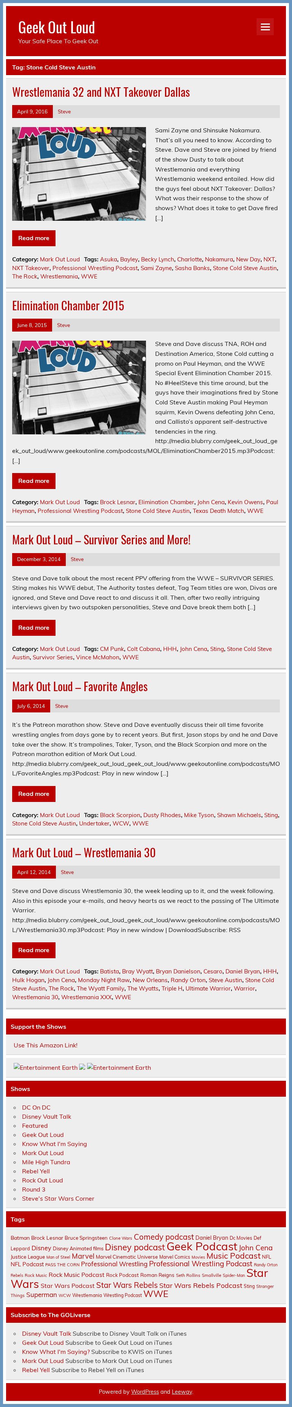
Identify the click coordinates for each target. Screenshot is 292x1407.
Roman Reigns (157, 1275)
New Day (248, 259)
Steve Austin (225, 980)
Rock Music (36, 1275)
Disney (41, 1248)
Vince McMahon (97, 657)
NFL (266, 1257)
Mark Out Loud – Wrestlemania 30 (84, 852)
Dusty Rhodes (162, 815)
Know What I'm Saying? (56, 1351)
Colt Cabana (143, 648)
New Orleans (150, 980)
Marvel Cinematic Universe (127, 1257)
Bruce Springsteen (86, 1238)
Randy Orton (188, 980)
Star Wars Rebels (127, 1285)
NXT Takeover (30, 268)
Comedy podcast (164, 1237)
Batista (109, 971)
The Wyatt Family (100, 988)
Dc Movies (241, 1238)
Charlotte (189, 259)
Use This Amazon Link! (46, 1045)
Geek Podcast (202, 1246)
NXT (269, 259)
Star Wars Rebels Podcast (200, 1285)
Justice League (28, 1256)
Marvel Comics (174, 1257)
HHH (170, 648)
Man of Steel (58, 1257)
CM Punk (112, 648)
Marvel (83, 1256)
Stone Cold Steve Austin (245, 268)
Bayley (129, 259)
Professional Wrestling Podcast (95, 268)
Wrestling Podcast (122, 1295)
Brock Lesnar (117, 502)
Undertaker (94, 823)
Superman (41, 1295)
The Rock (24, 276)
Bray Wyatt (137, 971)
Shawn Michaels (239, 815)
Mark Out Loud (60, 259)
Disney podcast (135, 1247)
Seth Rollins (188, 1275)
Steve (64, 111)
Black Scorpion (120, 815)
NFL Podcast (27, 1264)
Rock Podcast (122, 1275)
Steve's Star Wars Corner (58, 1198)
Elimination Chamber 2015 (68, 305)
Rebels (17, 1275)
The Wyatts (143, 988)
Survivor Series (53, 657)
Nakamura (219, 259)
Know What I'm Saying (54, 1144)
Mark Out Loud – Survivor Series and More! (101, 539)
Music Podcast (233, 1256)
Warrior (244, 988)
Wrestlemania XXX (86, 997)
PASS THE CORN (62, 1264)
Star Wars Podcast (68, 1285)
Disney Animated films (78, 1248)
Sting (217, 648)
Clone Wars (120, 1238)
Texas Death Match (218, 510)
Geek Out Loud (56, 27)
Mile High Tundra (46, 1162)
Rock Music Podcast (77, 1274)
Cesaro (212, 971)
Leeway (182, 1391)
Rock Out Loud (42, 1180)
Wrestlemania (59, 276)
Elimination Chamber (166, 502)
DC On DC (36, 1107)
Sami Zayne (156, 268)
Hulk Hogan (28, 980)
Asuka (108, 259)
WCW (121, 823)
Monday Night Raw (104, 980)
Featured (35, 1125)
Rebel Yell (36, 1171)
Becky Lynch (157, 259)
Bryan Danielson (178, 971)
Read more (33, 238)
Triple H (172, 988)
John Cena (211, 502)
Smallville (211, 1275)
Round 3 (34, 1189)
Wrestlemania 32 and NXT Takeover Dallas (101, 91)
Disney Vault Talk (46, 1116)
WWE (89, 276)
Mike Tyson (199, 815)
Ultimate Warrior (208, 988)
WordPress (145, 1391)
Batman (20, 1237)
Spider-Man (234, 1275)
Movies (198, 1257)
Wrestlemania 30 (35, 997)
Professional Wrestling (114, 1264)
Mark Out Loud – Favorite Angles (80, 686)
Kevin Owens (245, 502)
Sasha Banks (192, 268)
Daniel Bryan (242, 971)
